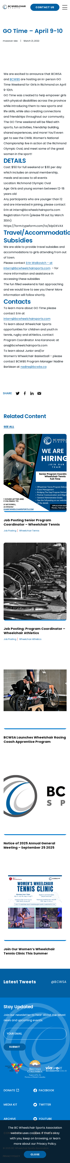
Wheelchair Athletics (30, 639)
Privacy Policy (46, 1144)
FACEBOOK (46, 1090)
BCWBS (15, 79)
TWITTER (45, 1105)
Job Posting (10, 530)
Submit (14, 1047)
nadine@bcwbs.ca (33, 367)
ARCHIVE (10, 1119)
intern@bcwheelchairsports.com (27, 319)
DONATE (9, 1090)
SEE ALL (9, 427)
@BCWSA (58, 982)
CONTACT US (45, 7)
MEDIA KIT (10, 1105)
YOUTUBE (45, 1119)
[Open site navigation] (64, 7)
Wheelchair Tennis (29, 530)
